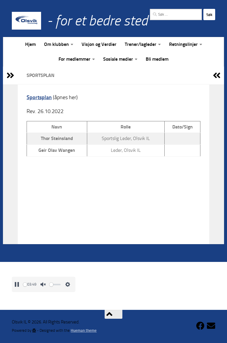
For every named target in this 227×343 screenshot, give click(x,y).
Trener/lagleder (140, 44)
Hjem (30, 44)
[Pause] (17, 284)
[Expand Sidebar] (10, 75)
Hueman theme (84, 330)
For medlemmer (74, 59)
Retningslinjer (183, 44)
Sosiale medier (118, 59)
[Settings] (67, 284)
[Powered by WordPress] (34, 330)
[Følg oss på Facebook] (200, 326)
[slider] (25, 284)
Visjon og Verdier (99, 44)
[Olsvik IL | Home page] (26, 21)
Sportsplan (39, 97)
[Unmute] (43, 284)
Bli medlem (157, 59)
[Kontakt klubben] (211, 326)
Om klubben (56, 44)
